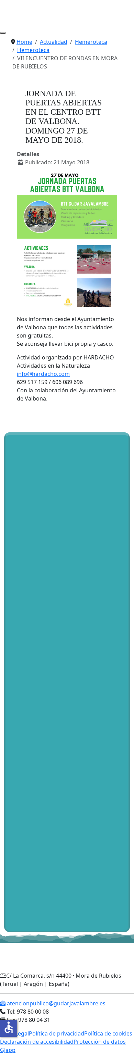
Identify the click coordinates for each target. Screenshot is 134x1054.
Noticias (20, 517)
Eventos (98, 525)
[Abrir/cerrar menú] (2, 33)
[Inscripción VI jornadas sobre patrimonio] (51, 873)
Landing (77, 525)
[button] (23, 414)
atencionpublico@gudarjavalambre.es (55, 1003)
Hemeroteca (47, 517)
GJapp (7, 1050)
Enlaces (72, 517)
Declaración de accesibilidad (37, 1041)
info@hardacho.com (43, 374)
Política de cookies (108, 1033)
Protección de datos (100, 1041)
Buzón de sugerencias (38, 525)
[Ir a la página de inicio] (18, 12)
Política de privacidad (56, 1033)
